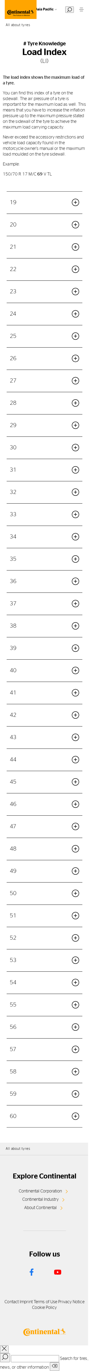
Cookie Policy (44, 1308)
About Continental (40, 1208)
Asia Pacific (44, 9)
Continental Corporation (40, 1191)
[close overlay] (4, 1349)
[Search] (5, 1357)
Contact (12, 1302)
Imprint (26, 1302)
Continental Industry (40, 1199)
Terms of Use (45, 1302)
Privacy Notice (71, 1302)
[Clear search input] (54, 1366)
